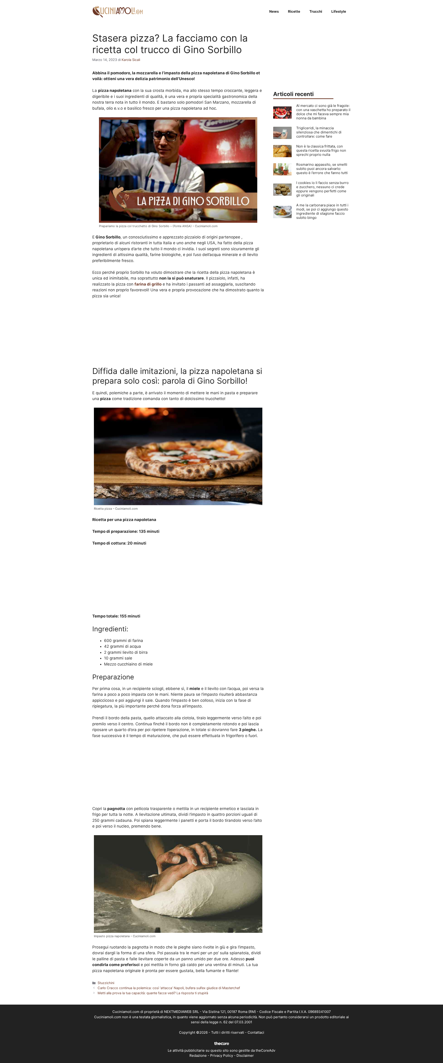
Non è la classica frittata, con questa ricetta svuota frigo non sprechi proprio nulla (321, 150)
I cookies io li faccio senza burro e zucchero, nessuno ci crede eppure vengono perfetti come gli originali (322, 189)
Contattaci (256, 1032)
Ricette (294, 11)
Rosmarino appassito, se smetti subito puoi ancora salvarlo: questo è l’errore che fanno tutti (322, 168)
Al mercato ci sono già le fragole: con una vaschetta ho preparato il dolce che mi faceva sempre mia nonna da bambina (323, 111)
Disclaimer (245, 1055)
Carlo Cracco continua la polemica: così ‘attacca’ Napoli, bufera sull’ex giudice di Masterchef (169, 988)
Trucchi (315, 11)
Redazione (198, 1055)
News (274, 11)
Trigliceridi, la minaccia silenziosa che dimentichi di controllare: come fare (318, 132)
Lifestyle (338, 11)
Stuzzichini (106, 983)
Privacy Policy (221, 1055)
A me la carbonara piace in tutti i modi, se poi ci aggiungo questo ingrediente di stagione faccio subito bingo (322, 211)
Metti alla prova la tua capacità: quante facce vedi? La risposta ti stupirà (153, 993)
